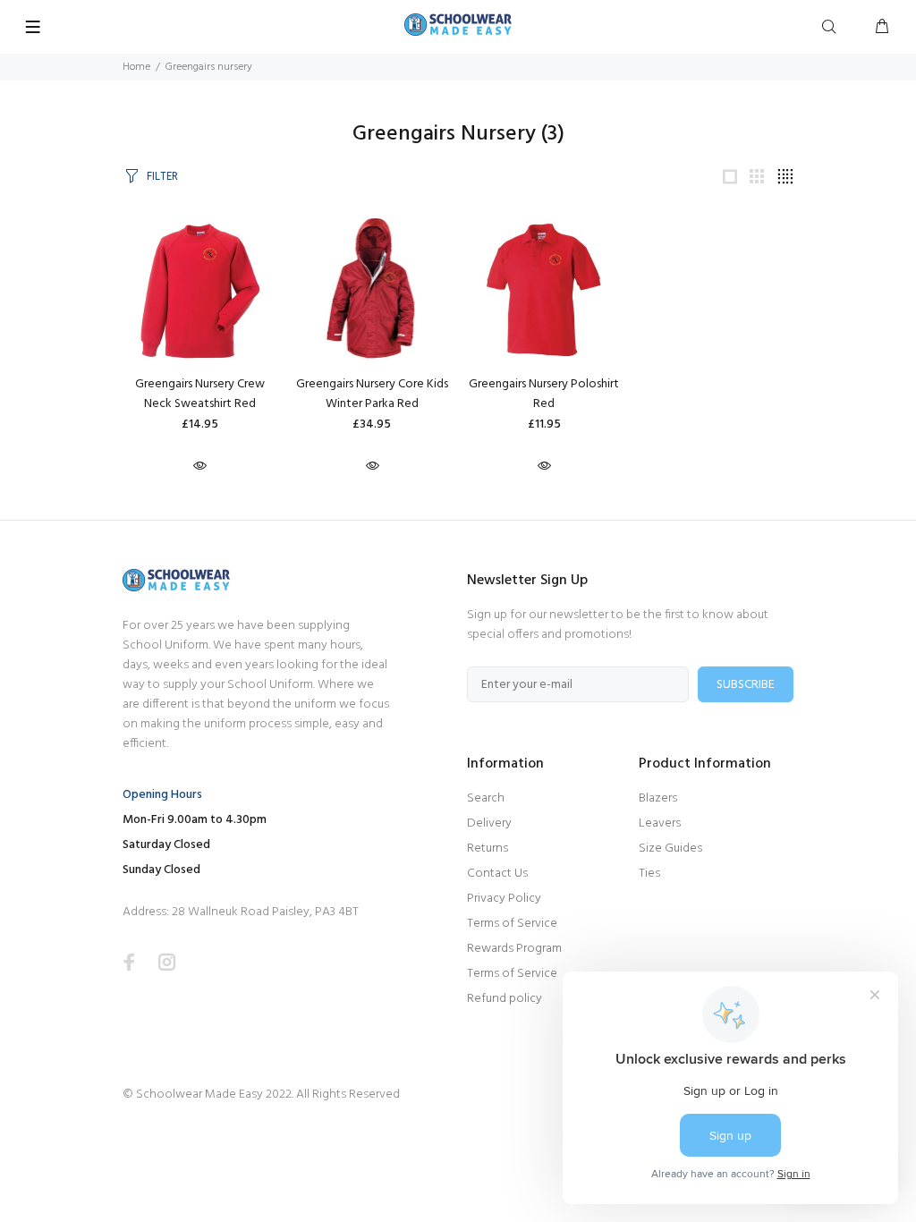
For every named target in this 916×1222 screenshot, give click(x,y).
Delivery (489, 823)
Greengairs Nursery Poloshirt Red (544, 394)
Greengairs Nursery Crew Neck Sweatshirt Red (200, 394)
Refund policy (504, 999)
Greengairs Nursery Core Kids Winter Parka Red (372, 394)
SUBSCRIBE (746, 685)
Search (486, 798)
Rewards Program (514, 948)
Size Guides (670, 848)
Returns (487, 848)
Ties (649, 873)
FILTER (162, 176)
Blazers (658, 798)
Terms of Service (512, 923)
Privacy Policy (504, 898)
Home (136, 67)
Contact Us (497, 873)
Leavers (660, 823)
